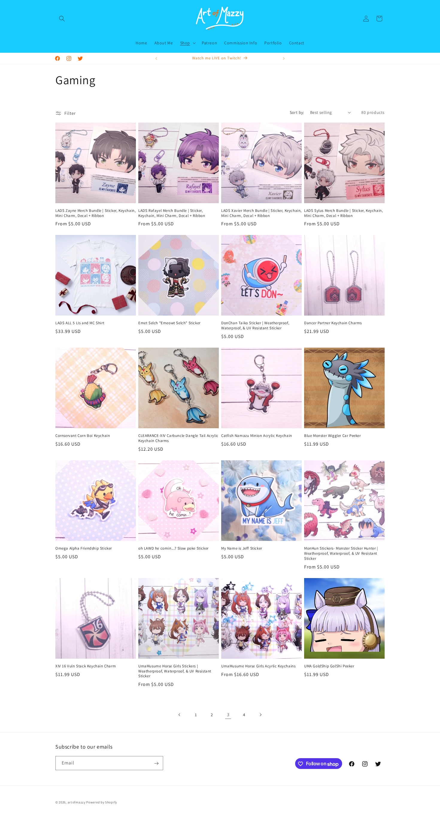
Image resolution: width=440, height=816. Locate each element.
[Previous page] (179, 714)
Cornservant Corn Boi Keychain (82, 435)
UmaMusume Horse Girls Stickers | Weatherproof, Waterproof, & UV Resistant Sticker (174, 671)
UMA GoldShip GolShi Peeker (329, 666)
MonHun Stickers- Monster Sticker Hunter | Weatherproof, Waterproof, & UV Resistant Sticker (341, 553)
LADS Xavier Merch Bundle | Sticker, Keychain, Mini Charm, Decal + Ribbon (261, 213)
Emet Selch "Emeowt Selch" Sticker (169, 323)
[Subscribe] (156, 763)
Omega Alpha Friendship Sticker (83, 548)
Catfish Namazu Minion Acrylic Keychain (256, 435)
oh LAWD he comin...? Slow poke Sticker (173, 548)
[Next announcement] (283, 58)
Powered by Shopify (101, 802)
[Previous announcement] (156, 58)
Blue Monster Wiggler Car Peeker (332, 435)
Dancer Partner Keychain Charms (333, 323)
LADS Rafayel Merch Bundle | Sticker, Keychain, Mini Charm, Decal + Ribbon (171, 213)
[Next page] (260, 714)
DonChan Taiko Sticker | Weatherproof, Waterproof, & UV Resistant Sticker (255, 326)
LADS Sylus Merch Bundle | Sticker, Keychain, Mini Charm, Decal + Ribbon (343, 213)
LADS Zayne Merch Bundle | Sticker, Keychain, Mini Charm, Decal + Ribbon (95, 213)
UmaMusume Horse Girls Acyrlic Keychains (258, 666)
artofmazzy (77, 802)
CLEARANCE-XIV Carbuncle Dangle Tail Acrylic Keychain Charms (178, 438)
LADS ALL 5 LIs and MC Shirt (79, 323)
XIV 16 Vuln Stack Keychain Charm (85, 666)
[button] (62, 18)
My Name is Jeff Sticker (241, 548)
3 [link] (228, 714)
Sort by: (297, 112)
